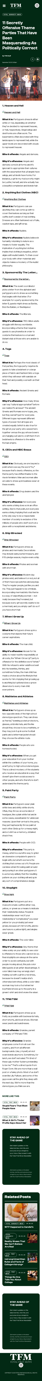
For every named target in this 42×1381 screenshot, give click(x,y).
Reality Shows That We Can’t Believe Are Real (15, 1244)
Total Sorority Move (12, 14)
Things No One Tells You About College (13, 1280)
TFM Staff (7, 56)
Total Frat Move (10, 1102)
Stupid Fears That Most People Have (14, 1107)
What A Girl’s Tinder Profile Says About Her (14, 1121)
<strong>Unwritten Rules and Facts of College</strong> (14, 1262)
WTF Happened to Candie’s (19, 1227)
